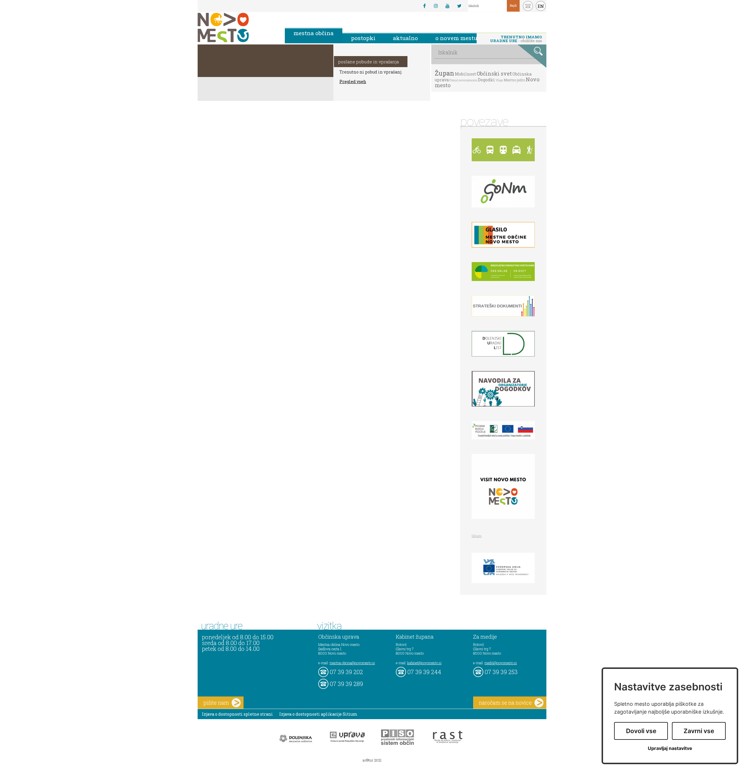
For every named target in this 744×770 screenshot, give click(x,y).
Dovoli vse (641, 731)
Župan (444, 73)
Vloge (499, 80)
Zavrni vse (699, 731)
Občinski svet (494, 73)
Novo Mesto (237, 27)
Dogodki (486, 80)
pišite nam (216, 702)
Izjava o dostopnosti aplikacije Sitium (318, 714)
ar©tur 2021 (372, 760)
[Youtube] (447, 6)
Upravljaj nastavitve (670, 748)
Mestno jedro (514, 80)
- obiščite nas (516, 38)
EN (541, 6)
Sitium (477, 535)
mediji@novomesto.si (500, 662)
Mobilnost (465, 74)
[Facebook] (424, 6)
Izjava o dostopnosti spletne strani (237, 714)
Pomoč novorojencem (463, 80)
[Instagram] (436, 6)
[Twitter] (459, 6)
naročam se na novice (505, 702)
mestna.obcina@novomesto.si (352, 662)
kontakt (528, 6)
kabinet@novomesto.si (424, 662)
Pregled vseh (352, 81)
